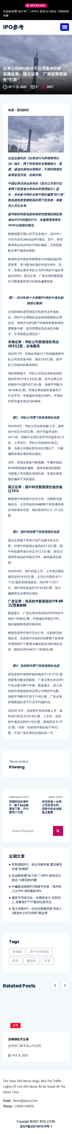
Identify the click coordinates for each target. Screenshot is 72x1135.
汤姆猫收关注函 (18, 1039)
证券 (47, 961)
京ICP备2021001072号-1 (36, 1126)
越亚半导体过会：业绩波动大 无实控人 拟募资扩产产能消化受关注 (36, 900)
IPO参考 (13, 27)
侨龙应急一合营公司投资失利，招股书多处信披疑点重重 (52, 807)
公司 (15, 1025)
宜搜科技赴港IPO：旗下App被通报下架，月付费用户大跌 (19, 807)
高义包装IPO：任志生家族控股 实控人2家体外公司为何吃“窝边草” (37, 911)
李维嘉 (17, 952)
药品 (15, 961)
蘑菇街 (31, 961)
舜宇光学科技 (39, 952)
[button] (64, 27)
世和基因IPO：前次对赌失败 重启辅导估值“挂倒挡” (37, 867)
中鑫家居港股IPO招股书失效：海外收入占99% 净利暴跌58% (36, 889)
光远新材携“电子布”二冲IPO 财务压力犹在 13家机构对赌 (36, 13)
